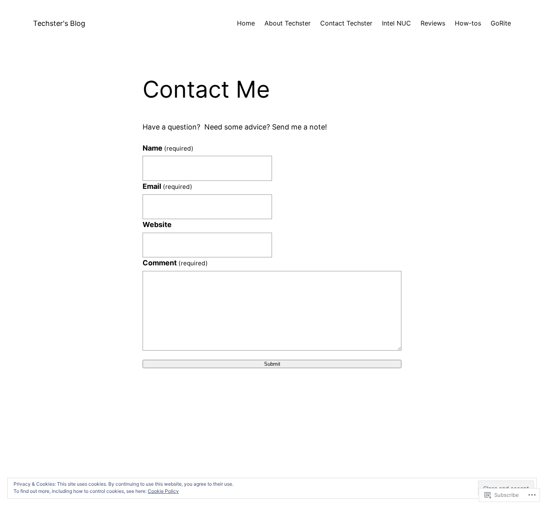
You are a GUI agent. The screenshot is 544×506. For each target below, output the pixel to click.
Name (168, 148)
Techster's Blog (59, 23)
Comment (175, 263)
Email (167, 186)
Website (157, 224)
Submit (272, 364)
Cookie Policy (163, 491)
